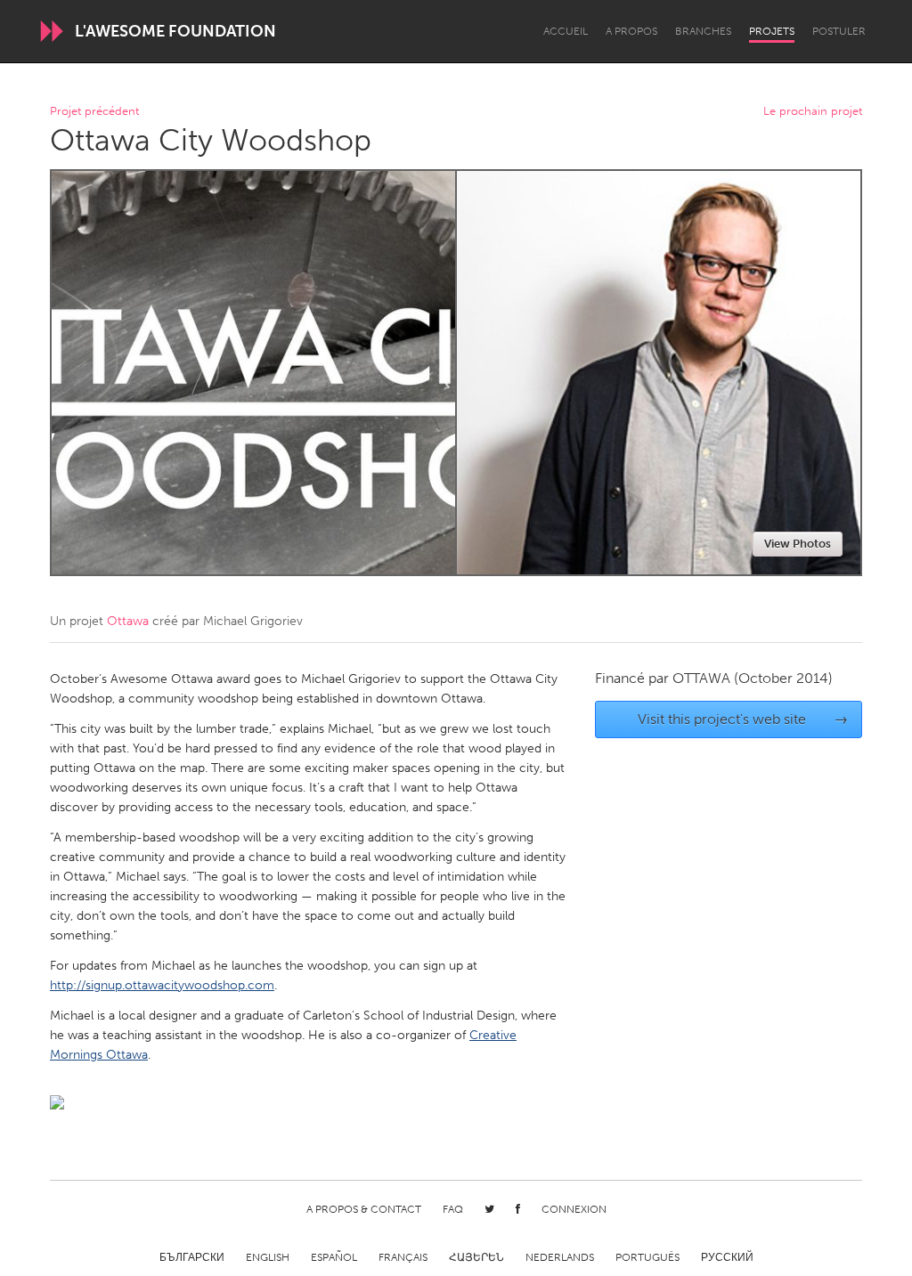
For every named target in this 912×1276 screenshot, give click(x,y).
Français (403, 1257)
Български (191, 1257)
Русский (727, 1257)
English (267, 1257)
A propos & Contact (363, 1209)
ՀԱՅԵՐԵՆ (476, 1257)
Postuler (839, 31)
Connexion (574, 1209)
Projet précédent (94, 112)
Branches (703, 31)
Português (647, 1257)
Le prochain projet (812, 112)
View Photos (797, 543)
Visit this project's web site (743, 719)
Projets (771, 31)
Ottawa (128, 621)
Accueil (565, 31)
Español (334, 1257)
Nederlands (559, 1257)
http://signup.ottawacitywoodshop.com (162, 985)
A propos (631, 31)
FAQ (453, 1209)
